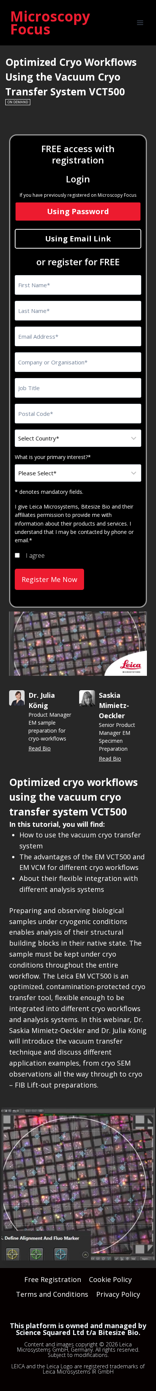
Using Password (78, 211)
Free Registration (52, 1279)
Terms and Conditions (52, 1294)
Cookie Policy (110, 1279)
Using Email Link (78, 238)
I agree (35, 555)
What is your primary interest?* (53, 457)
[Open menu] (140, 22)
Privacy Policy (118, 1294)
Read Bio (39, 748)
